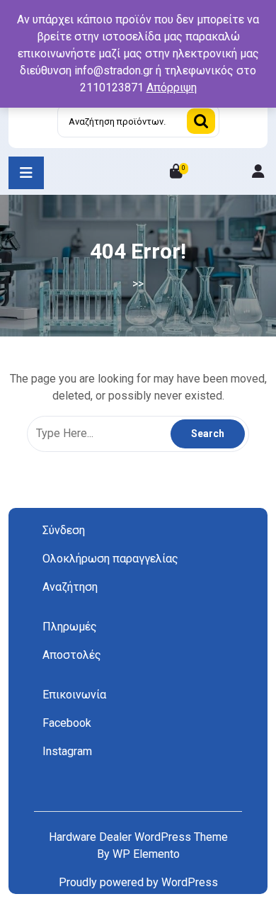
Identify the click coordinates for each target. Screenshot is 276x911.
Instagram (67, 751)
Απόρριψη (171, 87)
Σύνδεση (63, 530)
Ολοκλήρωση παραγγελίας (110, 558)
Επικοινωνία (74, 694)
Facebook (66, 723)
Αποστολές (71, 655)
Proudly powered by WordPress (138, 882)
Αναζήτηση (201, 121)
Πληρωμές (69, 626)
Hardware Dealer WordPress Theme (138, 837)
